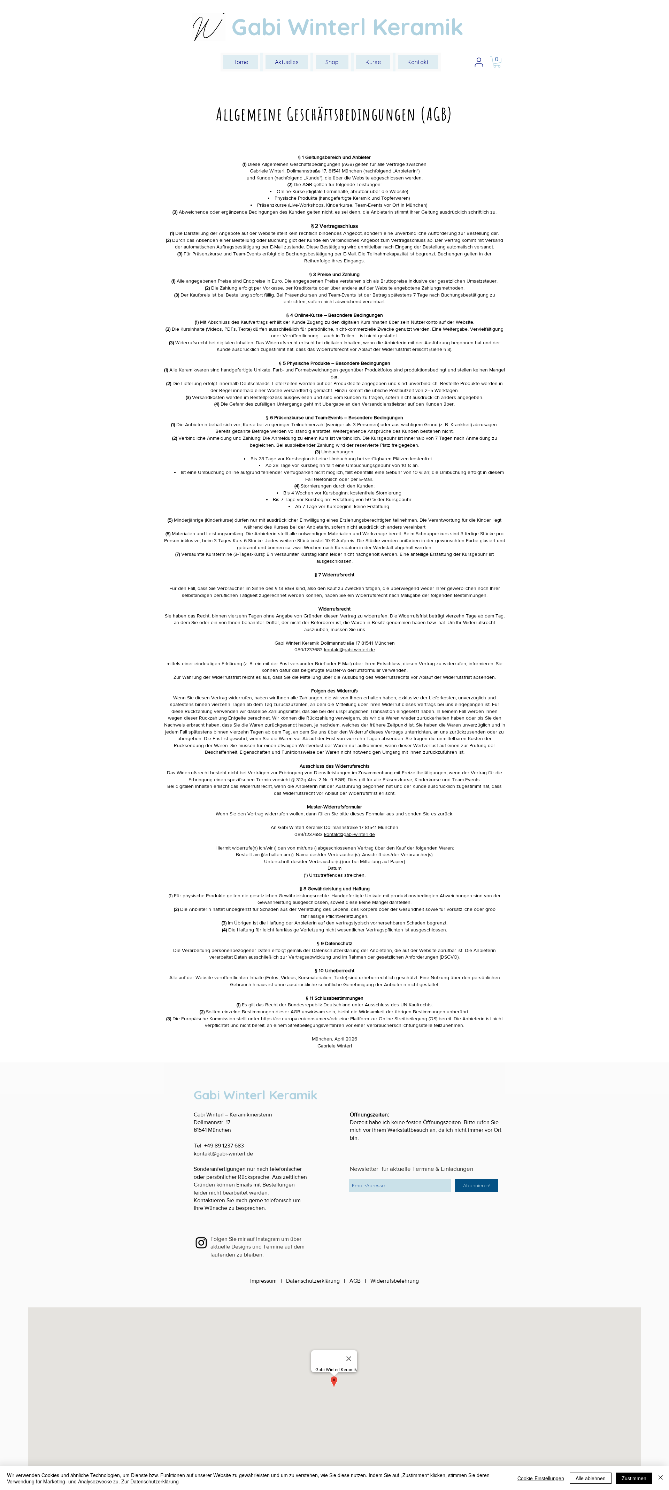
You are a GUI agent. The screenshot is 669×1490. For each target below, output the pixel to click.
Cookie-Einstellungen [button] (540, 1478)
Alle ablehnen (591, 1478)
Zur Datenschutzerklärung (150, 1481)
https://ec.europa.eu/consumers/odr (299, 1018)
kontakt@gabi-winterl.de (349, 649)
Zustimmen (634, 1478)
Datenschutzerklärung (313, 1281)
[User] (478, 62)
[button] (373, 62)
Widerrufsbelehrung (394, 1281)
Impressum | (268, 1281)
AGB (355, 1281)
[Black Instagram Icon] (201, 1242)
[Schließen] (660, 1478)
